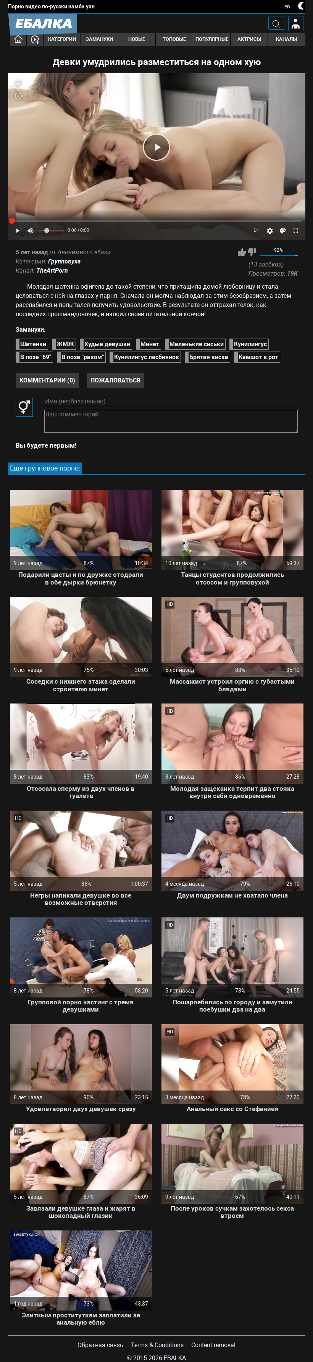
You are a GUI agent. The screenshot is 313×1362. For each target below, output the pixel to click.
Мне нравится (242, 252)
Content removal (213, 1345)
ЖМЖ (65, 344)
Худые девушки (107, 344)
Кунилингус (250, 344)
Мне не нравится (252, 252)
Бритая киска (208, 357)
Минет (149, 344)
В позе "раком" (82, 357)
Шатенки (33, 344)
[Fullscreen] (296, 230)
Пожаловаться (115, 380)
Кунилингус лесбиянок (146, 357)
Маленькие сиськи (196, 344)
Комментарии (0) (47, 380)
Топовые (174, 39)
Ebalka (175, 1358)
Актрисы (249, 39)
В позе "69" (35, 357)
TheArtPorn (52, 270)
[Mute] (30, 230)
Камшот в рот (258, 357)
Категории (62, 39)
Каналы (286, 39)
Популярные (211, 39)
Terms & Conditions (157, 1345)
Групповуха (64, 261)
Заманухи (99, 39)
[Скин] (283, 230)
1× (256, 230)
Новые (136, 39)
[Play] (156, 147)
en (287, 6)
